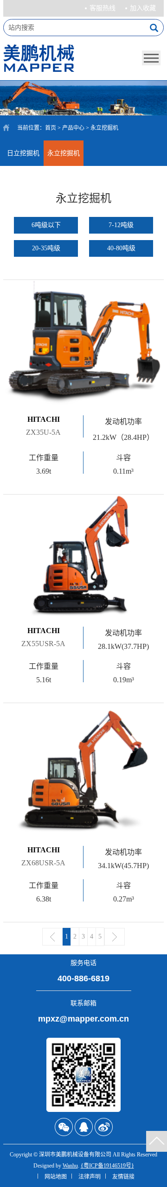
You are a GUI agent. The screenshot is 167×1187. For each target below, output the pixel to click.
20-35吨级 (46, 248)
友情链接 (123, 1177)
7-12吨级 (121, 225)
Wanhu (70, 1165)
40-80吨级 (121, 248)
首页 (50, 128)
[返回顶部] (156, 1141)
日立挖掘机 (23, 153)
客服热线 (103, 8)
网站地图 (56, 1177)
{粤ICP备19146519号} (107, 1165)
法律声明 (89, 1177)
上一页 (52, 937)
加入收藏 (143, 8)
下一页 (114, 937)
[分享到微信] (64, 1127)
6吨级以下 (46, 225)
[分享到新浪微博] (104, 1127)
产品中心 (73, 128)
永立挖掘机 (63, 153)
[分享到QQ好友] (84, 1127)
